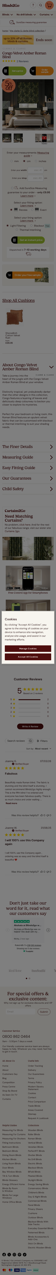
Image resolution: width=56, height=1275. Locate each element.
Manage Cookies (28, 648)
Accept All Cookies (28, 656)
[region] (28, 637)
